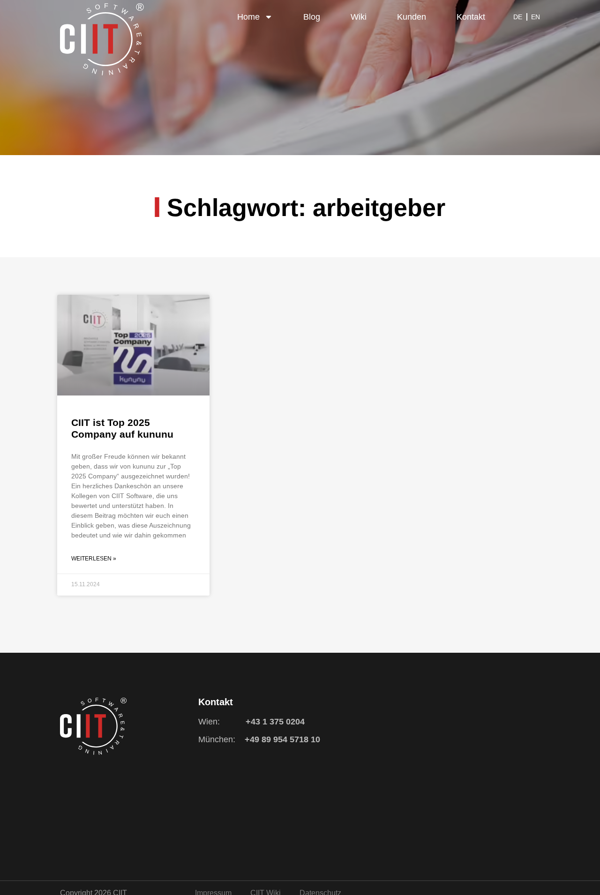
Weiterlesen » (93, 558)
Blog (311, 17)
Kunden (411, 17)
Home (248, 17)
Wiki (359, 17)
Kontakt (471, 17)
